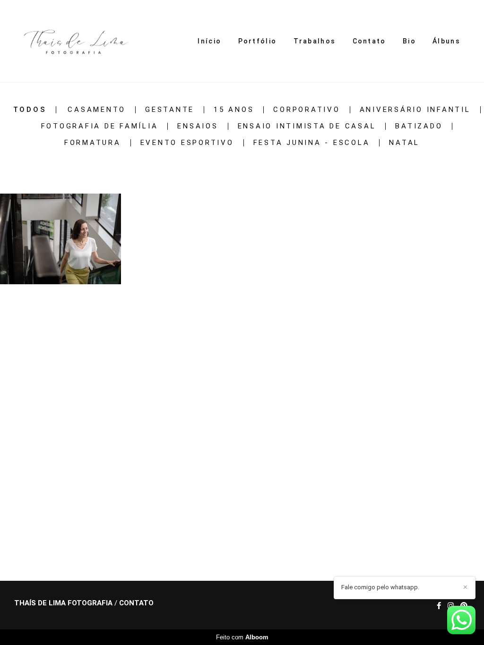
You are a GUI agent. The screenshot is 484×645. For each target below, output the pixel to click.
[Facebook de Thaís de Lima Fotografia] (439, 606)
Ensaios (197, 126)
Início (209, 41)
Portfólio (257, 41)
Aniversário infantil (415, 109)
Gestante (169, 109)
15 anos (234, 109)
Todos (30, 109)
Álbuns (446, 41)
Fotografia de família (99, 126)
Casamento (97, 109)
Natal (404, 142)
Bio (409, 41)
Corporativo (306, 109)
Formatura (92, 142)
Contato (369, 41)
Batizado (418, 126)
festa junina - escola (311, 142)
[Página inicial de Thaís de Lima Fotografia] (73, 41)
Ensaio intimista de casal (307, 126)
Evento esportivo (187, 142)
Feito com (242, 637)
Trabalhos (315, 41)
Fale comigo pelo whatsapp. (380, 587)
